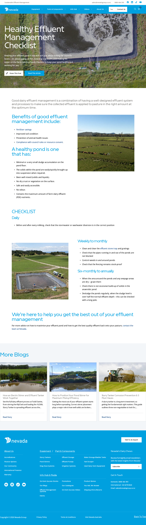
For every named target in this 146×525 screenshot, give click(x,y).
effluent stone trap (109, 248)
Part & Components (65, 451)
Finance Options (10, 461)
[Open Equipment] (42, 9)
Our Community (10, 466)
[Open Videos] (91, 9)
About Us (9, 451)
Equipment (45, 451)
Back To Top (140, 517)
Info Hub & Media (48, 475)
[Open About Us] (106, 9)
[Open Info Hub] (79, 9)
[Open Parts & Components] (65, 9)
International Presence (12, 470)
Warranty (7, 474)
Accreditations (9, 457)
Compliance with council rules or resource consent (39, 142)
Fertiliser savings (24, 129)
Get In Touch (117, 475)
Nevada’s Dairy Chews (121, 451)
